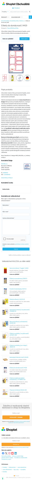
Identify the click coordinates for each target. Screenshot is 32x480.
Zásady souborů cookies (7, 457)
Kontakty (5, 471)
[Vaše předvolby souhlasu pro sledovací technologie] (2, 478)
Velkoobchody (15, 17)
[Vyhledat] (29, 11)
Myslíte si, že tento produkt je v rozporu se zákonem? (20, 255)
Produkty (4, 17)
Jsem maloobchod (22, 467)
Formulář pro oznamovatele (20, 457)
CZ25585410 (7, 174)
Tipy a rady (16, 469)
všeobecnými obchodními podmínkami (16, 422)
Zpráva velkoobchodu (8, 218)
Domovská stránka (5, 20)
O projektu (23, 469)
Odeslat (16, 249)
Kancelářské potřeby (14, 20)
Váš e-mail (5, 211)
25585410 (5, 172)
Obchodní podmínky (6, 456)
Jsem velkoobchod (7, 469)
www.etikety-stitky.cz (7, 177)
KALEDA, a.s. (22, 20)
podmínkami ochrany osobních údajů (21, 421)
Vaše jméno (5, 205)
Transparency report (6, 459)
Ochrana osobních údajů (17, 456)
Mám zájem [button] (24, 39)
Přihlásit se (16, 444)
